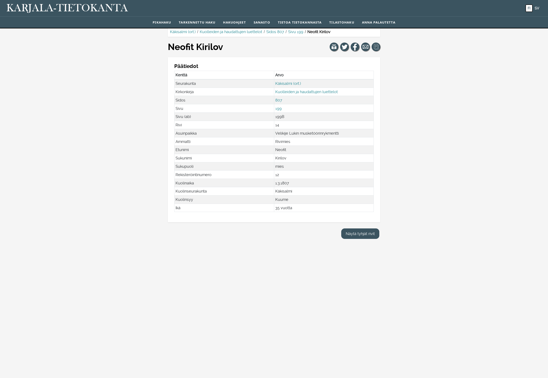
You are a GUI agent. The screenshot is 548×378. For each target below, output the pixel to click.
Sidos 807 (275, 31)
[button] (334, 47)
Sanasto (262, 22)
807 (278, 100)
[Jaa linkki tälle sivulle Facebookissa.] (355, 47)
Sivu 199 (295, 31)
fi (529, 8)
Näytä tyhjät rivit (360, 233)
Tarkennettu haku (197, 22)
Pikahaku (162, 22)
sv (537, 8)
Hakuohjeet (234, 22)
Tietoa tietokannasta (300, 22)
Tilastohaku (341, 22)
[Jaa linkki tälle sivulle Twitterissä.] (344, 47)
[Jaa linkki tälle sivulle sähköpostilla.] (365, 47)
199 (278, 108)
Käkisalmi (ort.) (183, 31)
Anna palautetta (378, 22)
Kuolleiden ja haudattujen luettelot (231, 31)
